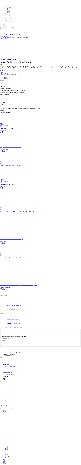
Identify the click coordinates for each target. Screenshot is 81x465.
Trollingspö (7, 431)
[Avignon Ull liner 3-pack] (4, 309)
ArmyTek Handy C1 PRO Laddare (6, 59)
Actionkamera (7, 419)
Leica (1, 186)
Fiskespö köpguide (8, 18)
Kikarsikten (7, 447)
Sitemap (4, 378)
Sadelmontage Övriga (4, 213)
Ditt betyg (2, 94)
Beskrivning (5, 77)
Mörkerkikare (7, 449)
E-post (1, 106)
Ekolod (6, 426)
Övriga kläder (7, 440)
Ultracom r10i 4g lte (6, 364)
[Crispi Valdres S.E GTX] (4, 319)
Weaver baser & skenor (4, 259)
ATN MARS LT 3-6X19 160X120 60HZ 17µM (10, 165)
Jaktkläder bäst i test (8, 19)
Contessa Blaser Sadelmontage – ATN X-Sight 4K (11, 257)
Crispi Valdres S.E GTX (10, 319)
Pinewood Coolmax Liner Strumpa (12, 305)
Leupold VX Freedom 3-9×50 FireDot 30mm (10, 147)
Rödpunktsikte (7, 450)
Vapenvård (7, 424)
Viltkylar (6, 444)
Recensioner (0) (5, 78)
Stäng (1, 126)
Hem (1, 37)
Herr (5, 435)
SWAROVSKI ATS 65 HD (11, 323)
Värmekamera (7, 452)
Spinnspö (6, 430)
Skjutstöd (6, 454)
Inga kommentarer (12, 366)
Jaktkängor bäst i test (8, 14)
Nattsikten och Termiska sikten (5, 167)
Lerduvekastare (7, 443)
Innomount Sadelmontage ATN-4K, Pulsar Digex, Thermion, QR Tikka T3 (17, 211)
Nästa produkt (2, 49)
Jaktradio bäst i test (8, 12)
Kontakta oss (5, 403)
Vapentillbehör (7, 423)
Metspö (6, 429)
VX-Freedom (2, 149)
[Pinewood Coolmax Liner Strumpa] (4, 305)
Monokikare (7, 448)
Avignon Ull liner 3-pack (10, 309)
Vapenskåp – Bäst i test (9, 8)
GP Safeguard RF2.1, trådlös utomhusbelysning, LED (9, 47)
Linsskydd (2, 130)
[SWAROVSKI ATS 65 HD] (4, 323)
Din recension (3, 102)
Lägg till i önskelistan (4, 73)
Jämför (1, 72)
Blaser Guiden (5, 400)
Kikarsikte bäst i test (8, 9)
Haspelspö (6, 427)
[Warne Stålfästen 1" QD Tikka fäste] (4, 327)
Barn (6, 439)
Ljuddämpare (7, 457)
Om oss (4, 402)
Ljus (8, 37)
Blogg (4, 401)
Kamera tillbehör (8, 421)
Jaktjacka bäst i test (8, 15)
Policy (4, 379)
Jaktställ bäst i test (8, 11)
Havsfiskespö (7, 428)
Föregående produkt (3, 38)
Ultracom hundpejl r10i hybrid (7, 372)
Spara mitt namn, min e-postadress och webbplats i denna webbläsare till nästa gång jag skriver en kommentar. (21, 108)
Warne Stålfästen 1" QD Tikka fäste (12, 327)
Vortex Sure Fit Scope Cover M (7, 128)
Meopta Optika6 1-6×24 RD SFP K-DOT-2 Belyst (11, 239)
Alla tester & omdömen (7, 384)
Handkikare (7, 446)
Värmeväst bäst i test (8, 7)
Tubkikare (6, 451)
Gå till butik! (2, 70)
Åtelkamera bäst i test (8, 20)
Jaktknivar (6, 442)
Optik (19, 74)
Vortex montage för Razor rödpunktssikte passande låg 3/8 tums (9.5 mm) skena (18, 285)
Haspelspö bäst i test (8, 17)
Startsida (4, 383)
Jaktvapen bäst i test (8, 10)
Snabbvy (2, 124)
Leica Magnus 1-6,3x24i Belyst (7, 184)
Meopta (1, 241)
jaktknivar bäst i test (8, 13)
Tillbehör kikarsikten (4, 287)
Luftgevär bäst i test (8, 21)
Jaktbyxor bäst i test (8, 16)
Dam (6, 434)
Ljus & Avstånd (5, 37)
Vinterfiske (7, 432)
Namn (1, 104)
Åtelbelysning (11, 37)
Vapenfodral (7, 455)
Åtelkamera (7, 420)
